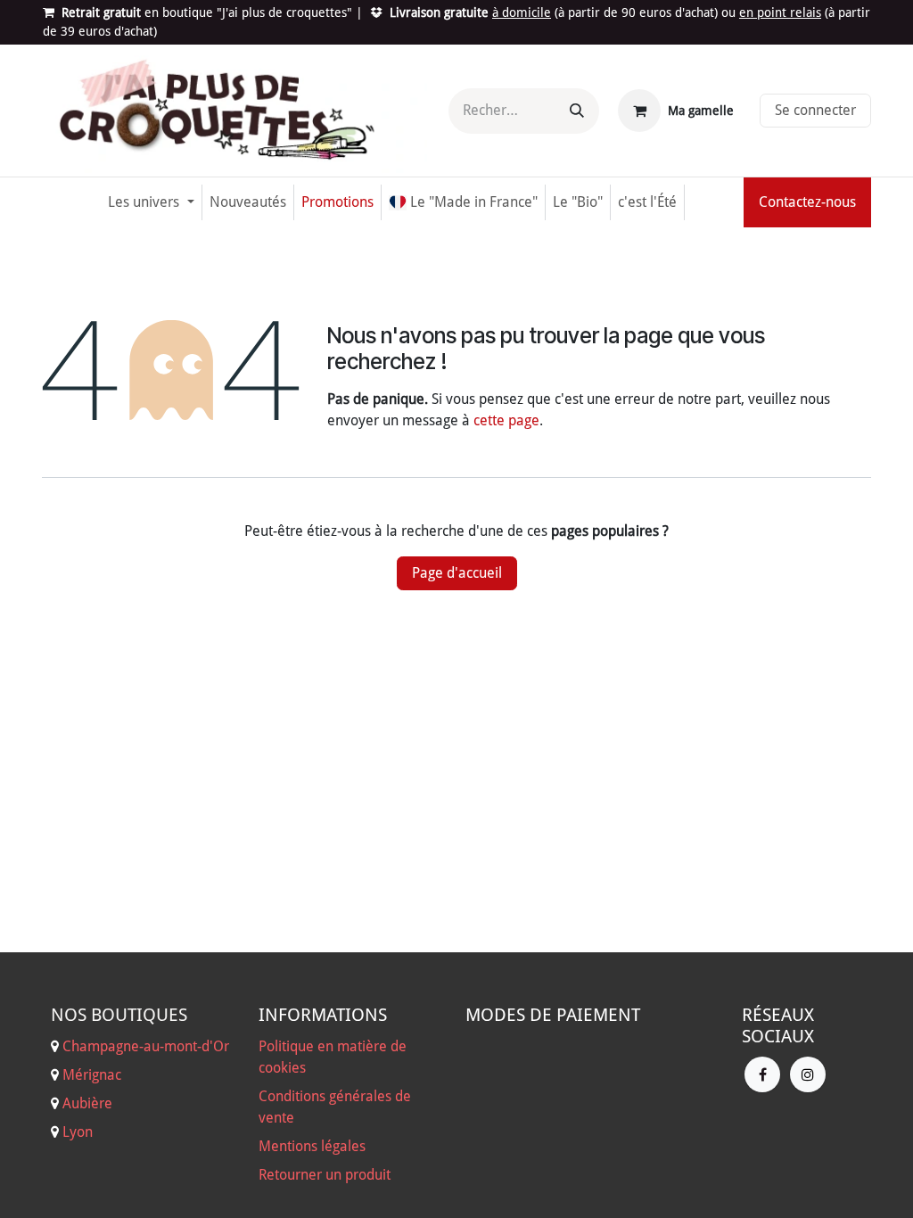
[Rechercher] (577, 111)
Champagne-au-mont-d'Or (145, 1046)
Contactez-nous (807, 201)
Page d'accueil (457, 572)
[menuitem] (151, 202)
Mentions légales (312, 1146)
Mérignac (90, 1074)
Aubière (87, 1103)
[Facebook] (762, 1074)
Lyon (77, 1131)
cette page (506, 420)
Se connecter (815, 110)
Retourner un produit (325, 1174)
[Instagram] (808, 1074)
